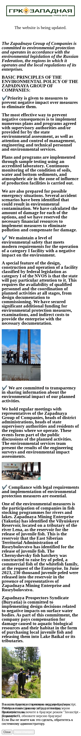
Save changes (24, 732)
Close (7, 732)
